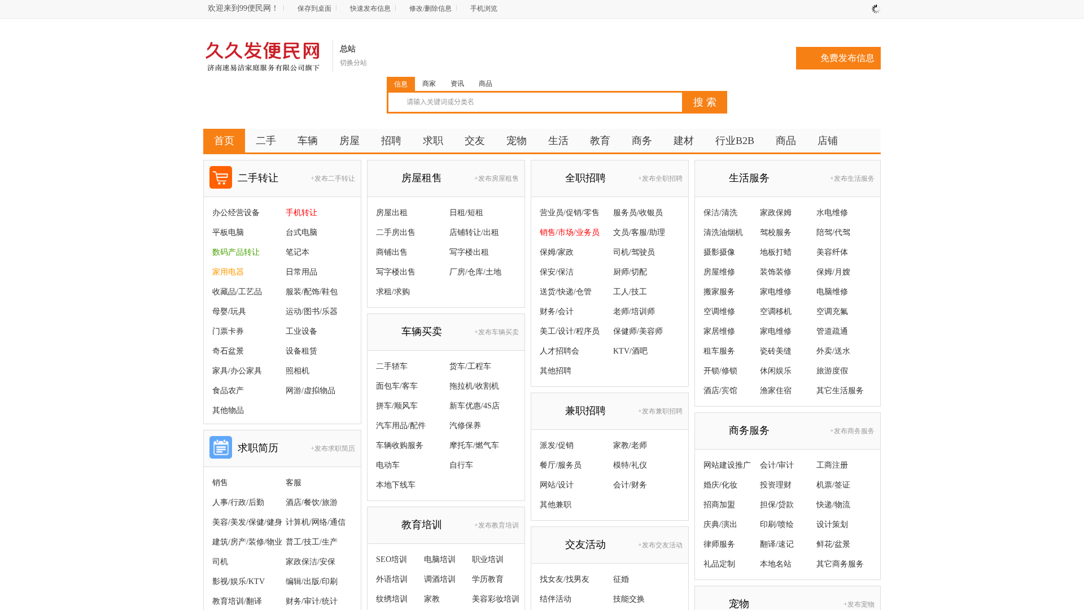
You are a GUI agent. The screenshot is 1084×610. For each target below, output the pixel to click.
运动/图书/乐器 (312, 311)
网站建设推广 (727, 465)
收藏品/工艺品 (237, 291)
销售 (220, 482)
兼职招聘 (585, 410)
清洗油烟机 (723, 232)
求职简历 (258, 448)
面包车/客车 (397, 386)
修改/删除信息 (430, 8)
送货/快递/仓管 (566, 291)
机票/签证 (833, 485)
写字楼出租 (469, 252)
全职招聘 (585, 178)
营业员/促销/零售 (570, 212)
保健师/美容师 (638, 331)
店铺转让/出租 (474, 232)
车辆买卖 (421, 331)
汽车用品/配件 (401, 425)
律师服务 (719, 544)
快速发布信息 (370, 8)
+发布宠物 (859, 604)
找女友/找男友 (564, 579)
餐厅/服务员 (561, 465)
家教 (432, 599)
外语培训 (392, 579)
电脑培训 (440, 559)
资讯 (457, 84)
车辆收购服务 (399, 445)
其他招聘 (555, 371)
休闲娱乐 (776, 371)
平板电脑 (228, 232)
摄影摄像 (719, 252)
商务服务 (749, 430)
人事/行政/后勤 (238, 502)
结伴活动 (555, 599)
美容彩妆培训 (495, 599)
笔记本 (297, 252)
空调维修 (719, 311)
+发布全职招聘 (660, 178)
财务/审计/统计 (312, 601)
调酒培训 (440, 579)
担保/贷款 (777, 504)
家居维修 (719, 331)
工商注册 (832, 465)
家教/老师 (630, 445)
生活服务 (749, 178)
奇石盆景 (228, 351)
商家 (429, 84)
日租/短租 (466, 212)
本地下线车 (396, 485)
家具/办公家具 (237, 371)
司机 (220, 561)
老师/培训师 (634, 311)
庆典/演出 (720, 524)
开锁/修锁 (720, 371)
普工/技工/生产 (312, 542)
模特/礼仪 (630, 465)
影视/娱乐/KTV (238, 581)
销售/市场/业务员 (570, 232)
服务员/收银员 (638, 212)
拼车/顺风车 (397, 406)
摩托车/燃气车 (474, 445)
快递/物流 (833, 504)
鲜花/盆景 (833, 544)
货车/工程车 (470, 366)
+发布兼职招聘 (660, 411)
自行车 (461, 465)
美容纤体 (832, 252)
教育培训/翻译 (237, 601)
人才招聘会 (559, 351)
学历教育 (488, 579)
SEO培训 (391, 559)
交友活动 (585, 544)
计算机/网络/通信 (316, 522)
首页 (224, 140)
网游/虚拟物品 (310, 390)
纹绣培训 (392, 599)
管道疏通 (832, 331)
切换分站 (353, 63)
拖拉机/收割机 (474, 386)
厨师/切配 (630, 272)
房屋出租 (392, 212)
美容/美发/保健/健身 (247, 522)
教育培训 (421, 524)
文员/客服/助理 (639, 232)
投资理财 (776, 485)
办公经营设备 (236, 212)
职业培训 (488, 559)
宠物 (739, 603)
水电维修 (832, 212)
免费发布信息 (847, 58)
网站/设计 (557, 485)
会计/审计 (777, 465)
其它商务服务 (840, 564)
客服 (293, 482)
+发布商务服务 (852, 431)
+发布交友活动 (660, 545)
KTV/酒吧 (630, 351)
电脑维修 (832, 291)
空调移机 (776, 311)
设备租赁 (301, 351)
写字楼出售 (396, 272)
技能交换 (629, 599)
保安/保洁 (557, 272)
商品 (485, 84)
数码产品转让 (236, 252)
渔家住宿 (776, 390)
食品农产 (228, 390)
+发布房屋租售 (496, 178)
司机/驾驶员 (634, 252)
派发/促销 (557, 445)
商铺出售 (392, 252)
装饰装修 (776, 272)
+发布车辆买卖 (496, 332)
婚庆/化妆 (720, 485)
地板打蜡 (776, 252)
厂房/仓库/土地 (475, 272)
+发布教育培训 (496, 525)
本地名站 (776, 564)
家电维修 (776, 291)
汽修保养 (465, 425)
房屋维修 (719, 272)
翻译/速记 (777, 544)
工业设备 (301, 331)
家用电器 (228, 272)
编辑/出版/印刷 (312, 581)
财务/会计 (557, 311)
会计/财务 (630, 485)
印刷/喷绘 (777, 524)
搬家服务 (719, 291)
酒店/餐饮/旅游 (312, 502)
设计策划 (832, 524)
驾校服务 (776, 232)
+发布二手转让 (333, 178)
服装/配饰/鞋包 (312, 291)
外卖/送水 (833, 351)
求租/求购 (393, 291)
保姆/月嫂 (833, 272)
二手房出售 (396, 232)
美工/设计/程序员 (570, 331)
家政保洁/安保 (310, 561)
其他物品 (228, 410)
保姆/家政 (557, 252)
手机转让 (301, 212)
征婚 (621, 579)
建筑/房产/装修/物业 (247, 542)
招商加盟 (719, 504)
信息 (401, 84)
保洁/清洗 (720, 212)
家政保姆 (776, 212)
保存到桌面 (314, 8)
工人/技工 (630, 291)
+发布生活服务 (852, 178)
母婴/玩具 (229, 311)
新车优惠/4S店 (474, 406)
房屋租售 (421, 178)
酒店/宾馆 (720, 390)
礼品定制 (719, 564)
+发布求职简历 (333, 448)
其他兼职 (555, 504)
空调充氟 (832, 311)
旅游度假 (832, 371)
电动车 (388, 465)
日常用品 (301, 272)
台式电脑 (301, 232)
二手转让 (258, 178)
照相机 (297, 371)
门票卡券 (228, 331)
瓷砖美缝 (776, 351)
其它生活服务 (840, 390)
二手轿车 (392, 366)
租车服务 (719, 351)
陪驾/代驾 (833, 232)
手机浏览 (483, 8)
